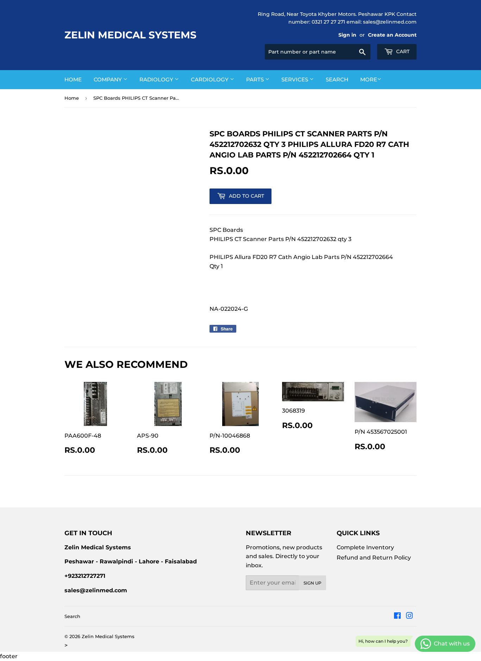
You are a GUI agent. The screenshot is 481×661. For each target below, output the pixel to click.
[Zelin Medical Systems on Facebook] (397, 616)
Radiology (157, 79)
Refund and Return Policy (374, 557)
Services (295, 79)
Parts (255, 79)
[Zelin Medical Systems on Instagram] (409, 616)
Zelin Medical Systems (130, 35)
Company (108, 79)
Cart (402, 51)
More (368, 79)
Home (73, 79)
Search (337, 79)
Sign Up (312, 583)
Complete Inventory (365, 547)
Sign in (347, 35)
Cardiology (210, 79)
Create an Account (392, 35)
